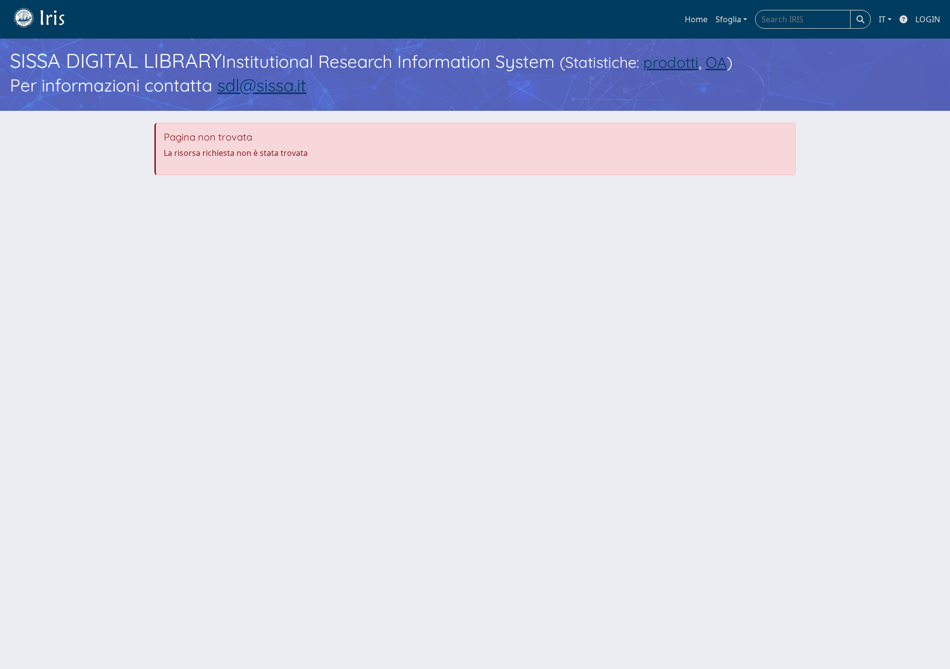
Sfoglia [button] (728, 19)
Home (696, 19)
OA (716, 62)
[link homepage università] (46, 19)
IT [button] (882, 19)
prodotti (671, 62)
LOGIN (927, 19)
